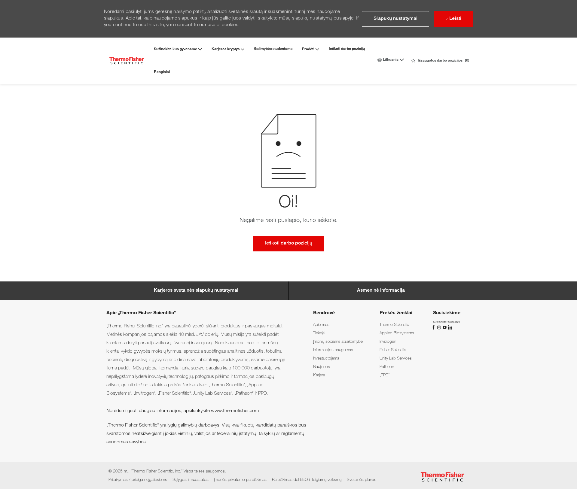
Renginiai (162, 72)
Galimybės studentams (273, 49)
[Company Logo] (126, 60)
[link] (321, 325)
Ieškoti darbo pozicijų (347, 49)
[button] (395, 19)
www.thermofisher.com (235, 411)
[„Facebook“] (434, 328)
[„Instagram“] (439, 328)
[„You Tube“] (445, 328)
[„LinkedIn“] (450, 328)
